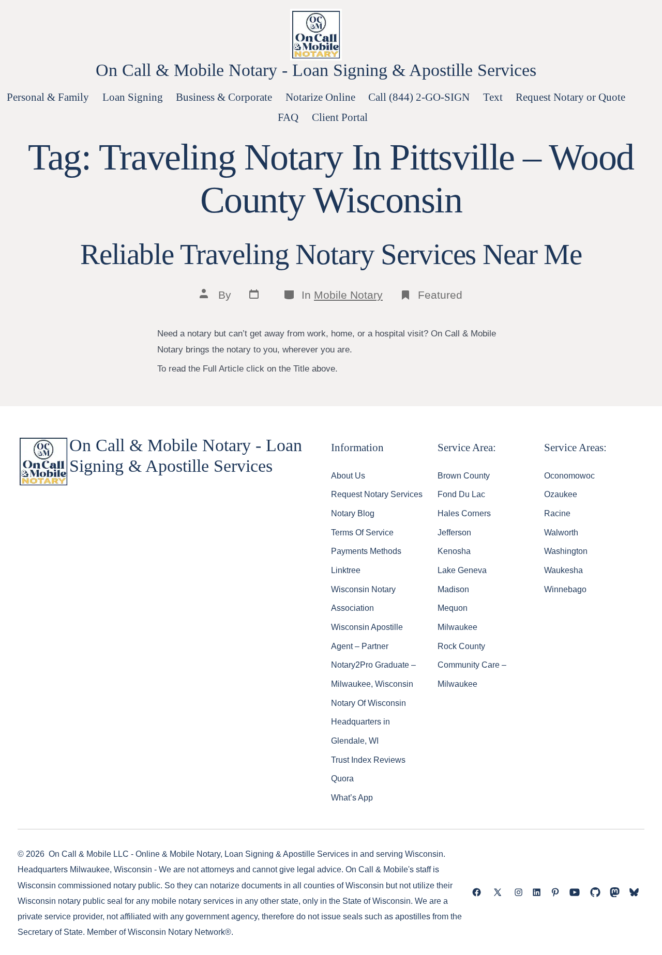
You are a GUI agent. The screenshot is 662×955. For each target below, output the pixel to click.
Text (493, 97)
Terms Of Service (362, 532)
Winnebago (565, 589)
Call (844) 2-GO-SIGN (419, 97)
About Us (348, 475)
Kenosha (454, 551)
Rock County (461, 646)
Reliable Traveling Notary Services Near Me (331, 254)
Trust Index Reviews (368, 759)
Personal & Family (48, 97)
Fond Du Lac (461, 494)
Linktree (345, 570)
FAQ (288, 117)
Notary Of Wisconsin (368, 702)
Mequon (453, 607)
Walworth (561, 532)
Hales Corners (464, 513)
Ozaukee (560, 494)
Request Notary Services (377, 494)
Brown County (464, 475)
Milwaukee (457, 626)
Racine (557, 513)
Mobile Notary (348, 295)
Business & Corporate (224, 97)
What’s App (352, 797)
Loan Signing (132, 97)
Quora (342, 778)
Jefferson (454, 532)
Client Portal (340, 117)
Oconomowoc (569, 475)
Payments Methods (366, 551)
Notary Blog (352, 513)
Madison (453, 589)
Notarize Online (320, 97)
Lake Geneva (462, 570)
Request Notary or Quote (570, 97)
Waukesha (563, 570)
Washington (566, 551)
